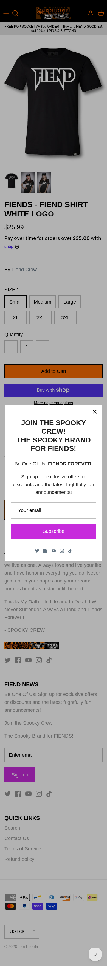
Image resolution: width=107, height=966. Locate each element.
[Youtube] (54, 551)
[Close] (95, 412)
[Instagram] (62, 551)
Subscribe (53, 531)
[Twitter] (37, 551)
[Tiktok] (70, 551)
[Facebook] (45, 551)
